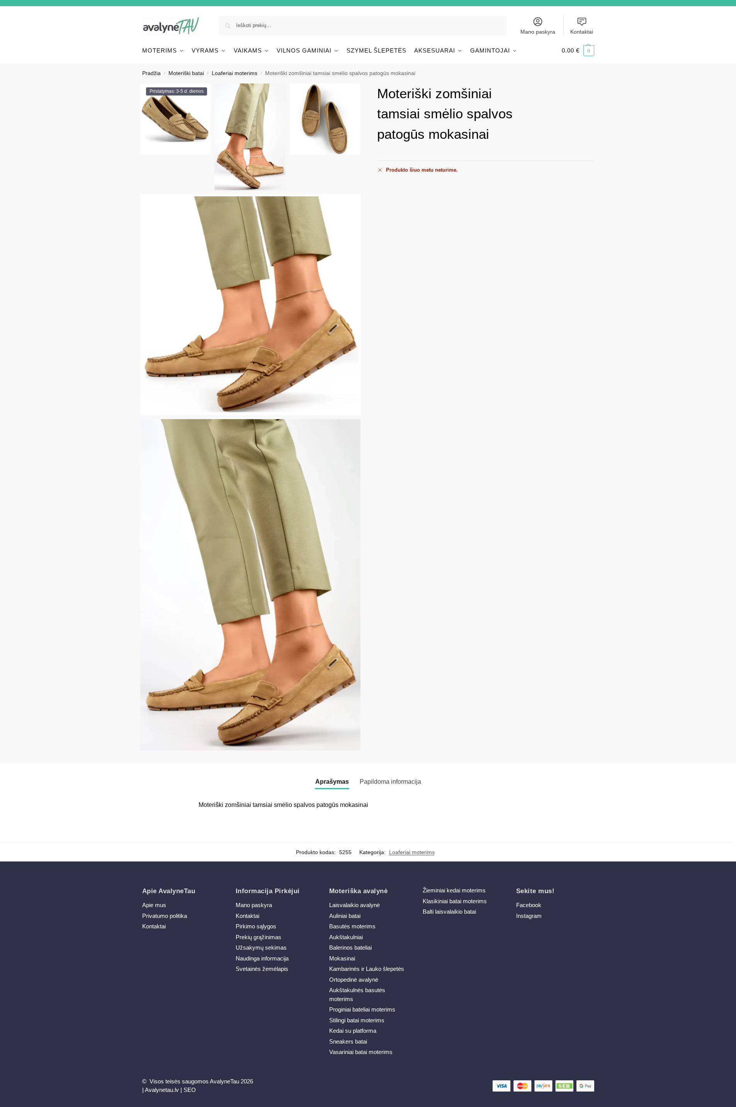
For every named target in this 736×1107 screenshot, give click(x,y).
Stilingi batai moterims (356, 1020)
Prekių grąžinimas (258, 937)
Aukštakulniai (346, 937)
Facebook (528, 905)
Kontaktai (581, 32)
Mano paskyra (537, 32)
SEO (190, 1090)
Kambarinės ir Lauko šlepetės (366, 968)
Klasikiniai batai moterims (455, 901)
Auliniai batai (344, 916)
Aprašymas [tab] (332, 781)
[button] (578, 50)
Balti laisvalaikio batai (449, 911)
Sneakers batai (348, 1041)
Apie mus (154, 905)
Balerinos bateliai (350, 947)
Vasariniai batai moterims (361, 1052)
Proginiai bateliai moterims (362, 1009)
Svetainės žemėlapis (262, 968)
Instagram (529, 916)
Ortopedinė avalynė (353, 979)
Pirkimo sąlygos (256, 926)
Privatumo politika (164, 916)
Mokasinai (342, 958)
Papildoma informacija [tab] (390, 781)
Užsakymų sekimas (261, 947)
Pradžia (151, 73)
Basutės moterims (352, 926)
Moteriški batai (186, 73)
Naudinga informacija (262, 958)
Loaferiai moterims (234, 73)
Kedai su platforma (352, 1030)
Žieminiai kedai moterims (454, 890)
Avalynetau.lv (162, 1090)
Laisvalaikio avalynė (354, 905)
